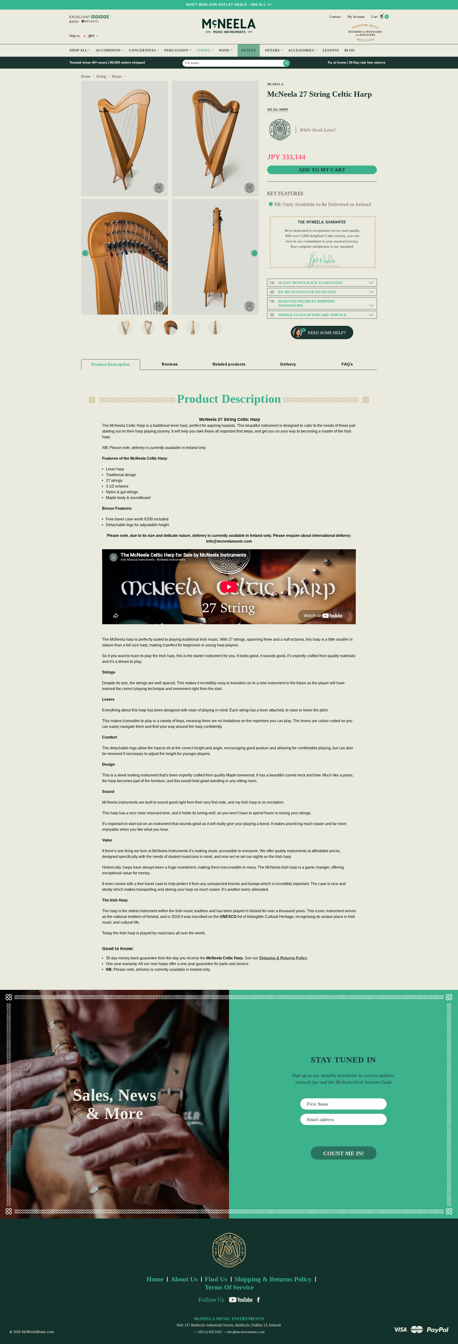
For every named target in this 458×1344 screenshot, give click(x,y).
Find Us (216, 1279)
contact (335, 17)
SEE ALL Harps (277, 109)
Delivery (288, 364)
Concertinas (143, 50)
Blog (349, 50)
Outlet (248, 50)
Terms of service (229, 1287)
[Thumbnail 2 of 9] (148, 328)
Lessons (331, 50)
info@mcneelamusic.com (246, 1331)
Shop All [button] (78, 50)
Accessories (301, 50)
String (204, 50)
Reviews (170, 364)
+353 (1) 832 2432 (209, 1331)
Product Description (110, 364)
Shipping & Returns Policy (283, 958)
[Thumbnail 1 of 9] (125, 328)
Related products (229, 364)
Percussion (176, 50)
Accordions (109, 50)
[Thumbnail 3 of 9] (170, 328)
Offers (273, 50)
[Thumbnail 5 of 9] (215, 328)
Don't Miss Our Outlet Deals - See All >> (229, 4)
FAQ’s (347, 364)
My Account (356, 17)
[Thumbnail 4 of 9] (193, 328)
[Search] (286, 63)
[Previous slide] (85, 253)
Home (154, 1279)
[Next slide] (254, 253)
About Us (184, 1279)
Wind (224, 50)
